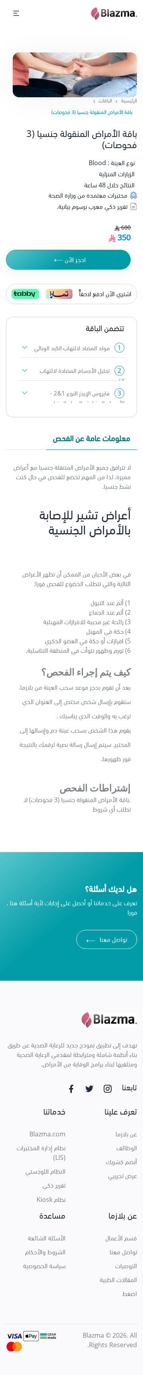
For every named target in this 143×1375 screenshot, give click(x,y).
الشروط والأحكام (45, 1252)
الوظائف (126, 1148)
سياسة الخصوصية (44, 1265)
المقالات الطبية (118, 1279)
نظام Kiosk (51, 1199)
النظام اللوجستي (45, 1171)
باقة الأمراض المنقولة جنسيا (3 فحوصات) (91, 112)
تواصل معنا (106, 940)
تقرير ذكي (54, 1185)
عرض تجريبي (122, 1175)
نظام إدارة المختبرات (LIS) (41, 1153)
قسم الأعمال (121, 1238)
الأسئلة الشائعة (47, 1238)
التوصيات (126, 1265)
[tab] (91, 440)
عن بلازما (126, 1134)
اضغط (129, 1293)
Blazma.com (47, 1134)
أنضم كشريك (121, 1161)
